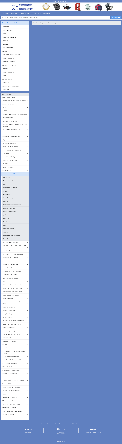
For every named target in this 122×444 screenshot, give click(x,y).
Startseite (6, 13)
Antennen (5, 40)
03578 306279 (53, 1)
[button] (15, 97)
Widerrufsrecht (15, 13)
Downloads (50, 424)
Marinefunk (5, 89)
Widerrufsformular (26, 13)
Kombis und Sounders (8, 61)
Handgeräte (5, 44)
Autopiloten (5, 82)
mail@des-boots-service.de (67, 1)
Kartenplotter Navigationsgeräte (11, 54)
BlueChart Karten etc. (8, 58)
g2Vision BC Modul (7, 79)
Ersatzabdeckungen (7, 47)
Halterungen (5, 26)
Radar (4, 75)
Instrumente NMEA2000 (9, 37)
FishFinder (5, 68)
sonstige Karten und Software (10, 86)
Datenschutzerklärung (44, 13)
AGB (35, 13)
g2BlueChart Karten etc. (9, 65)
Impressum (67, 424)
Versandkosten (59, 424)
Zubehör (4, 51)
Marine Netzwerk (7, 30)
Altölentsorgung (76, 424)
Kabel (4, 33)
